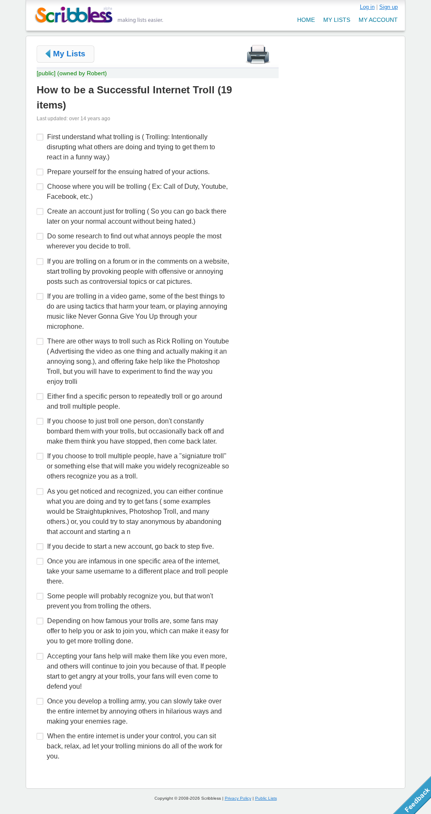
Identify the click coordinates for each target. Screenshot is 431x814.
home (306, 19)
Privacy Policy (238, 798)
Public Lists (266, 798)
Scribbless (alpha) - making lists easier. (99, 14)
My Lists (69, 53)
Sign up (388, 7)
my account (378, 19)
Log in (367, 7)
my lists (336, 19)
